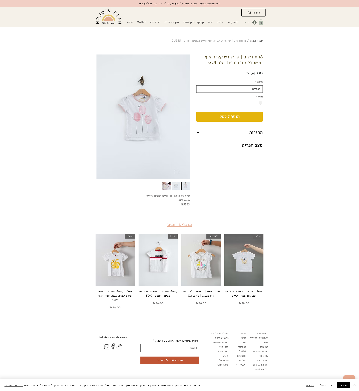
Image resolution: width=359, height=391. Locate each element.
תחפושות (241, 355)
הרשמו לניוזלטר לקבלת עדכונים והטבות (176, 340)
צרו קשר (263, 355)
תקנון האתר (262, 360)
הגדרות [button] (310, 385)
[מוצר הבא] (90, 260)
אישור (343, 385)
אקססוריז (241, 364)
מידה (259, 82)
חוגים (225, 355)
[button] (171, 22)
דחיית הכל (326, 385)
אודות (265, 342)
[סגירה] (354, 385)
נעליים (242, 360)
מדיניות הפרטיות (13, 385)
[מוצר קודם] (269, 260)
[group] (179, 272)
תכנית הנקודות (260, 351)
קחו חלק (264, 347)
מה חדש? (223, 360)
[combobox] (229, 89)
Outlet (242, 351)
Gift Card (222, 364)
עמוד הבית (256, 41)
